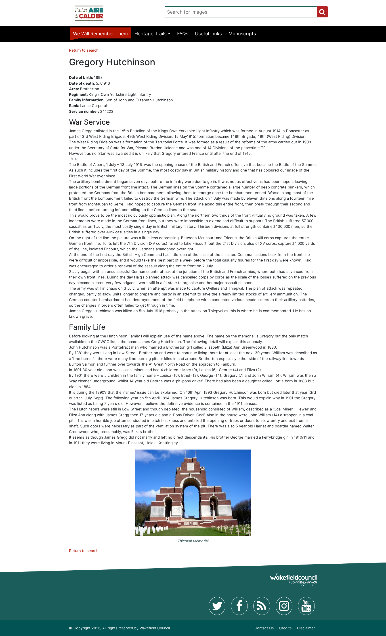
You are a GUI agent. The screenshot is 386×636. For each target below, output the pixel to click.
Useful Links (208, 33)
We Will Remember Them (100, 33)
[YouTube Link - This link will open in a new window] (306, 606)
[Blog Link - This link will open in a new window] (261, 606)
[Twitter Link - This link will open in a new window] (217, 606)
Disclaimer (306, 628)
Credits (285, 628)
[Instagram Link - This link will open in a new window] (284, 606)
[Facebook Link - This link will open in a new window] (239, 606)
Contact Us (264, 628)
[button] (322, 11)
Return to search (84, 50)
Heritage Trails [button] (150, 33)
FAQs (182, 33)
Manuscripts (242, 33)
